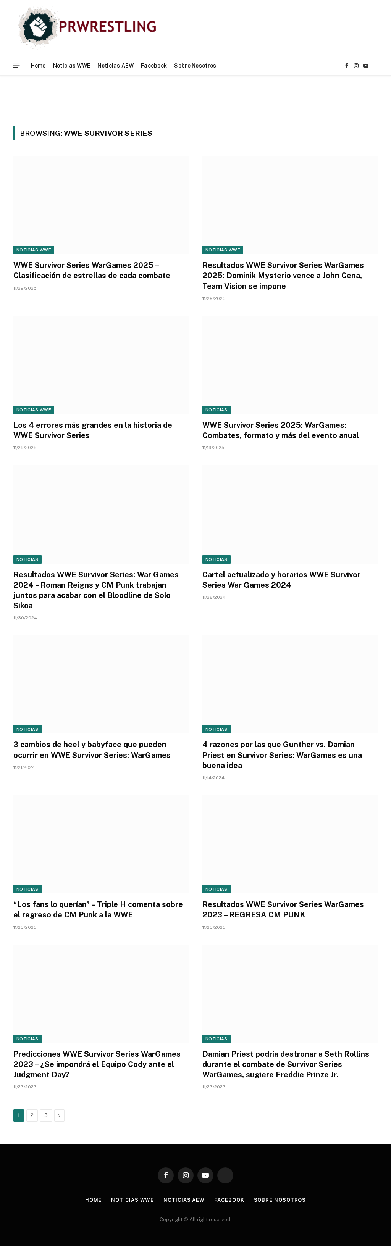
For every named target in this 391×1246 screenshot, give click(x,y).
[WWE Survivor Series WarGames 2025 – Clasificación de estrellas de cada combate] (101, 205)
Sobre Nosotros (195, 66)
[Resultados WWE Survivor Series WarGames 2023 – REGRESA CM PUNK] (290, 844)
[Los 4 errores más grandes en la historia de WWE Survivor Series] (101, 365)
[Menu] (16, 65)
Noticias (216, 410)
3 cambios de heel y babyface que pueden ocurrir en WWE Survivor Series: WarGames (92, 749)
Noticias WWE (71, 66)
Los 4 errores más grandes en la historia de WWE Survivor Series (92, 430)
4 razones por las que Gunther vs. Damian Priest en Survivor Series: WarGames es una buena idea (282, 755)
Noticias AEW (115, 66)
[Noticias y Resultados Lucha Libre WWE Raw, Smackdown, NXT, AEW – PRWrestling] (89, 28)
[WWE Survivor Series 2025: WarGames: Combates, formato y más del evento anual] (290, 365)
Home (38, 66)
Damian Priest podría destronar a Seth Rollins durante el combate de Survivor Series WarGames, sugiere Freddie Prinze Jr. (285, 1064)
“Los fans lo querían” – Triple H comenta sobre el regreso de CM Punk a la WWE (98, 909)
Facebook (154, 66)
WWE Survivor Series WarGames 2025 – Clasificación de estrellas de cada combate (91, 270)
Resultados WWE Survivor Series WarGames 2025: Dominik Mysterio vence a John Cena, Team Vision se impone (283, 275)
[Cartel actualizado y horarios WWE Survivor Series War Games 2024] (290, 514)
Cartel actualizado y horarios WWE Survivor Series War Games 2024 (281, 580)
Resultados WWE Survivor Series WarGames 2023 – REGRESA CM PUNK (283, 909)
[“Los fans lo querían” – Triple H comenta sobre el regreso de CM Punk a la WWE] (101, 844)
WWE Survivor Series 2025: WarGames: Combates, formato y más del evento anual (280, 430)
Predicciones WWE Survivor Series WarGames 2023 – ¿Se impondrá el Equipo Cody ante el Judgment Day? (97, 1064)
